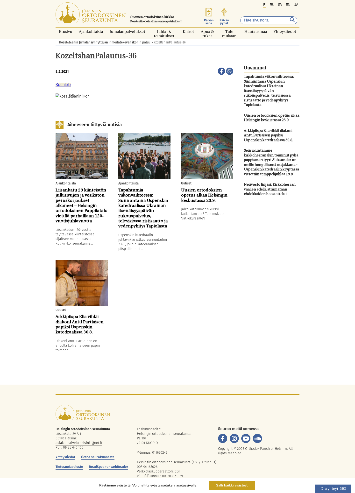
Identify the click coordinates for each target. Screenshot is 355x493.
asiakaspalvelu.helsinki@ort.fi (79, 442)
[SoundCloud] (257, 438)
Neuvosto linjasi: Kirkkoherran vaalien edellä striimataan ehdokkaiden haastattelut (270, 189)
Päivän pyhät (224, 22)
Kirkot (188, 31)
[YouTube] (245, 438)
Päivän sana (208, 22)
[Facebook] (222, 438)
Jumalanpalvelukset (127, 31)
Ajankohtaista (91, 31)
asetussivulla (186, 485)
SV (280, 5)
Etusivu (65, 31)
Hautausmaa (255, 31)
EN (288, 5)
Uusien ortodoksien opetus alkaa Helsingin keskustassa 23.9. (271, 118)
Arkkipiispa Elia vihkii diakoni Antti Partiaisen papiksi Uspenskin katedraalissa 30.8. (268, 135)
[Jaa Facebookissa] (221, 72)
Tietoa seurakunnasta (97, 457)
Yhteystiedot (285, 31)
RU (272, 5)
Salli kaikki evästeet (232, 485)
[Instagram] (234, 438)
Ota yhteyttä (331, 489)
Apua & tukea (207, 31)
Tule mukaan (229, 31)
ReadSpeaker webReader (108, 466)
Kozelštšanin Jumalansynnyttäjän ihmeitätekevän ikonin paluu (104, 42)
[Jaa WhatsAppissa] (229, 72)
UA (296, 5)
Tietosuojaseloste (69, 466)
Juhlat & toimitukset (164, 31)
